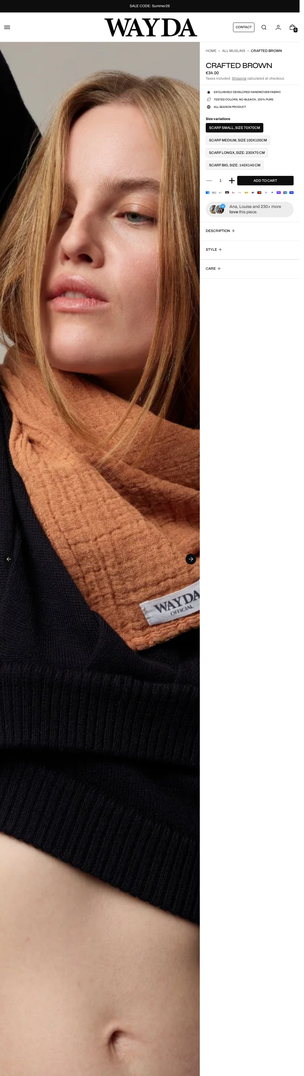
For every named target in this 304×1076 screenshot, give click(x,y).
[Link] (150, 6)
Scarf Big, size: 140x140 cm (234, 165)
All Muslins (233, 51)
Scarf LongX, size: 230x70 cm (237, 153)
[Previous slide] (9, 559)
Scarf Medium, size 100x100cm (238, 140)
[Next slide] (191, 559)
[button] (7, 27)
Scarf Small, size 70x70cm (234, 128)
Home (211, 51)
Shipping (239, 78)
